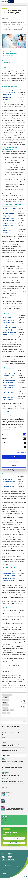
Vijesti (3, 856)
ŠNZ (18, 866)
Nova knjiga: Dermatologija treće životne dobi (12, 739)
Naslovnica (4, 4)
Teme (3, 853)
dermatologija (5, 699)
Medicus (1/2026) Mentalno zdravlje (9, 794)
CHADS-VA (4, 820)
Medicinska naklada (13, 866)
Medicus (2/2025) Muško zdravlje (9, 800)
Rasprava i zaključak (6, 62)
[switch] (24, 438)
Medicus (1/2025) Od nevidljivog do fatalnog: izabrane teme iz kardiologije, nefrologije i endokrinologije (15, 808)
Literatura (4, 64)
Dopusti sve (14, 456)
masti (4, 712)
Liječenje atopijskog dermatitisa (9, 750)
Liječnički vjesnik (16, 865)
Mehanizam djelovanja (6, 51)
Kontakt (3, 859)
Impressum (12, 859)
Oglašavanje (8, 859)
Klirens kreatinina (5, 818)
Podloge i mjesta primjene (7, 55)
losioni (8, 712)
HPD (8, 865)
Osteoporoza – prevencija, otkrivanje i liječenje (12, 781)
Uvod (3, 50)
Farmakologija (5, 764)
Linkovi (9, 857)
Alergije (4, 8)
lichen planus (5, 707)
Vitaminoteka (4, 868)
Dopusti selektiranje (14, 461)
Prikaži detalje (20, 452)
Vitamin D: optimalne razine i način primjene (12, 787)
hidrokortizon (5, 705)
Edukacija (10, 853)
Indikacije (4, 57)
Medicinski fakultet (5, 866)
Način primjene (5, 58)
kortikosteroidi (5, 697)
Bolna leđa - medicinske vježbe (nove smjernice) (12, 761)
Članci (3, 854)
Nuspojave (4, 60)
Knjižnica (10, 854)
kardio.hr (10, 865)
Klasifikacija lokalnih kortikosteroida (9, 53)
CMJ (6, 865)
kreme (12, 710)
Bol (3, 758)
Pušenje (4, 822)
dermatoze (5, 702)
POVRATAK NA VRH (23, 707)
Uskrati (14, 465)
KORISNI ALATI (6, 816)
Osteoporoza (5, 778)
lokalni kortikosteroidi (7, 694)
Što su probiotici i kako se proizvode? (10, 775)
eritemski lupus (6, 710)
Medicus (10, 856)
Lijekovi (3, 857)
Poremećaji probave (6, 772)
